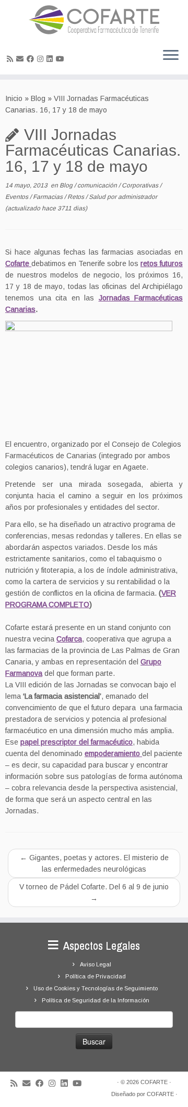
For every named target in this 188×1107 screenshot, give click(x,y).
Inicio (13, 98)
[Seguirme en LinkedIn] (51, 59)
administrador (137, 196)
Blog (38, 98)
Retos (76, 196)
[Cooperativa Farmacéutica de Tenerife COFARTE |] (94, 19)
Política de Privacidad (95, 976)
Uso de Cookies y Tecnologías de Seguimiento (95, 988)
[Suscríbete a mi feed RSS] (11, 59)
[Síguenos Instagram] (41, 59)
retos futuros (161, 263)
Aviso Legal (95, 964)
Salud (98, 196)
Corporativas (141, 185)
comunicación (98, 185)
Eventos (17, 196)
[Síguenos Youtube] (61, 59)
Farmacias (48, 196)
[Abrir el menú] (171, 56)
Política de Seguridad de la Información (95, 1000)
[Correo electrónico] (21, 59)
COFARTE (154, 1082)
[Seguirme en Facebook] (32, 59)
